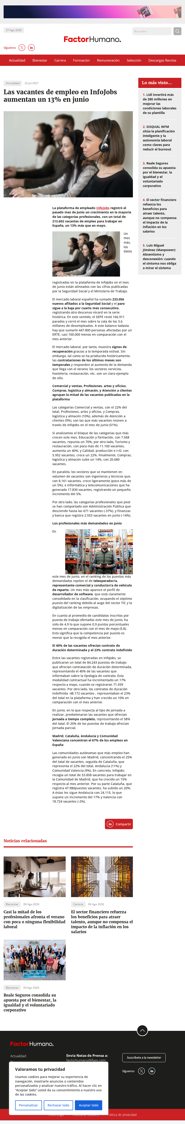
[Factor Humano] (92, 39)
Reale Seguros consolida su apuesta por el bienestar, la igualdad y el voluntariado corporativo (30, 1003)
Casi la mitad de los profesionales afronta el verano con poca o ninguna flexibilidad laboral (34, 919)
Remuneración (108, 60)
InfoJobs (102, 208)
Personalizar (28, 1105)
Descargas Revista (162, 60)
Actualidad (17, 60)
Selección (134, 60)
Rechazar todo (58, 1105)
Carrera (60, 60)
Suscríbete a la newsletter (144, 1057)
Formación (81, 60)
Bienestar (39, 60)
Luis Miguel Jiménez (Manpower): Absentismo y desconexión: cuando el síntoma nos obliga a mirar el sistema (159, 256)
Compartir (123, 824)
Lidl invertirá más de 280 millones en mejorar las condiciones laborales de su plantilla (159, 103)
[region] (58, 1088)
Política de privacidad (121, 1114)
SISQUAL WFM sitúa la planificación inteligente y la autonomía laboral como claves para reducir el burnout (159, 138)
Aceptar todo (88, 1105)
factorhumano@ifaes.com (86, 1060)
